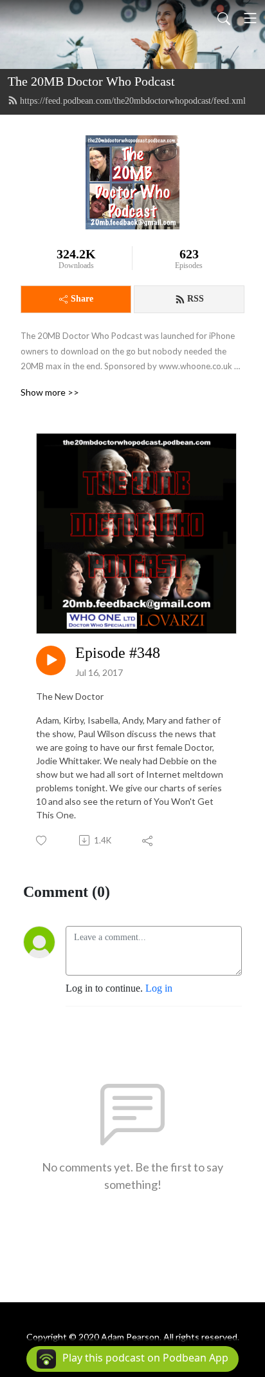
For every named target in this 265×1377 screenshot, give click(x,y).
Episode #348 (117, 652)
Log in (158, 988)
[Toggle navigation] (250, 18)
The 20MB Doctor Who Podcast (91, 81)
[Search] (223, 18)
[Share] (148, 840)
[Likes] (42, 840)
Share (82, 298)
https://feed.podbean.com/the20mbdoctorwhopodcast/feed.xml (133, 101)
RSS (195, 298)
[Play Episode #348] (51, 660)
